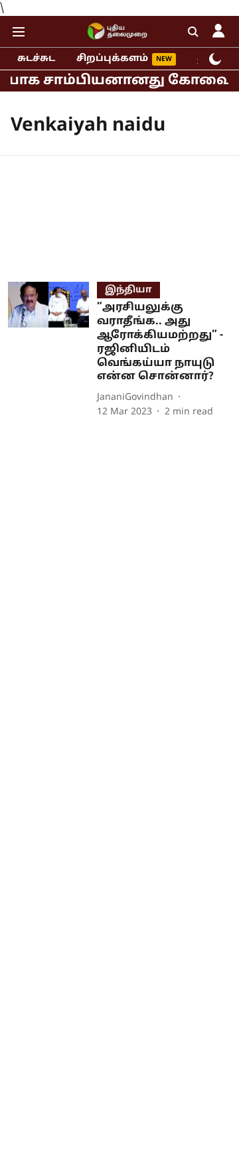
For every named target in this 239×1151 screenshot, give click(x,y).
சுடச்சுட (36, 58)
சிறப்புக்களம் (112, 58)
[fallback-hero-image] (52, 350)
